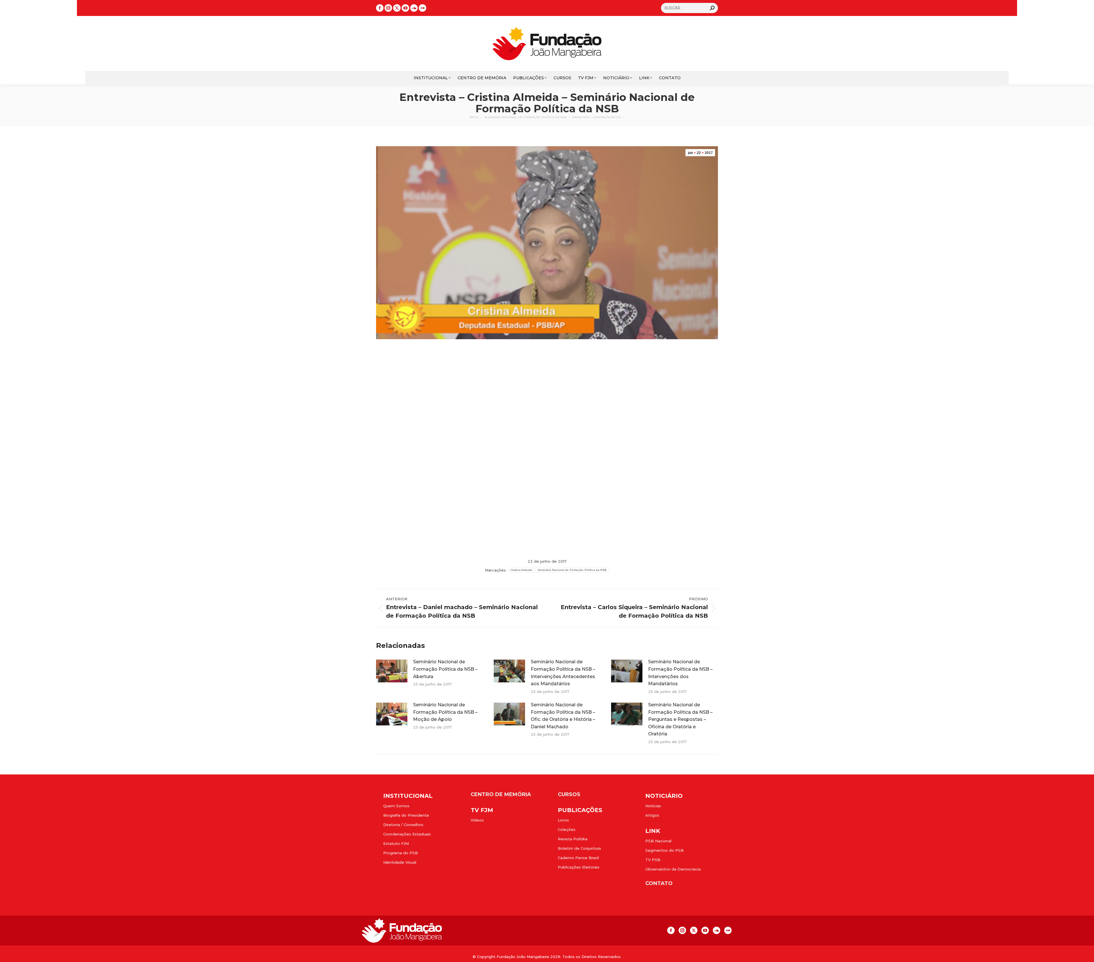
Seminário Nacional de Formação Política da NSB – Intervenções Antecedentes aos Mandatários (563, 672)
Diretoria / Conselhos (403, 824)
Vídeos (477, 820)
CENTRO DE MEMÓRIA (501, 794)
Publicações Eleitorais (578, 867)
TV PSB (652, 859)
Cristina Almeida (521, 569)
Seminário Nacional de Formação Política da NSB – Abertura (445, 669)
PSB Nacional (658, 841)
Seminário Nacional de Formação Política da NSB (572, 569)
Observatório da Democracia (673, 869)
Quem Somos (396, 806)
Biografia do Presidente (406, 815)
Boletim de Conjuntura (579, 848)
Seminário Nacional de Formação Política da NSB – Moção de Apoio (445, 712)
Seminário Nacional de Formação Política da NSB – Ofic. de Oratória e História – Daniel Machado (563, 715)
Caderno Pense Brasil (578, 857)
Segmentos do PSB (664, 850)
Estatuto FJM (396, 843)
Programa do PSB (400, 853)
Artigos (652, 815)
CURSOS (569, 794)
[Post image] (391, 671)
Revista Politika (572, 839)
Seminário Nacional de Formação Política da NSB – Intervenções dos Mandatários (680, 672)
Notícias (653, 806)
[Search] (712, 8)
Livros (563, 820)
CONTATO (659, 883)
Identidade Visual (399, 862)
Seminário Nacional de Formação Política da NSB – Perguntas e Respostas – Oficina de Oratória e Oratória (680, 719)
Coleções (566, 829)
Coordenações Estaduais (407, 834)
